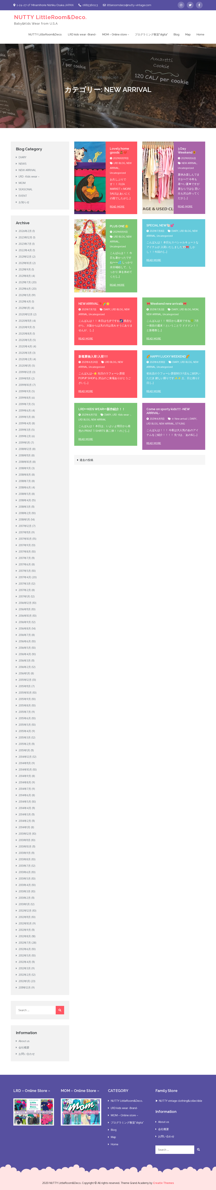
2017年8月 (25, 551)
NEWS (22, 163)
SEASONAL (25, 189)
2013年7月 (25, 865)
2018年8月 (25, 474)
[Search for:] (40, 1010)
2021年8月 (25, 276)
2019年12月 (25, 372)
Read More (117, 206)
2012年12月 (25, 910)
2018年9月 (25, 468)
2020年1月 (25, 365)
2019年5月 (25, 417)
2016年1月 (24, 673)
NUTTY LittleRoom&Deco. (50, 17)
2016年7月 (25, 635)
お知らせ (24, 202)
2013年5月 (25, 878)
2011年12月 (25, 987)
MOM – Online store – (115, 34)
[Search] (60, 1010)
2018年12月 (25, 449)
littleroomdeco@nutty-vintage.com (129, 5)
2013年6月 (25, 872)
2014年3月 (25, 814)
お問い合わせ (27, 1054)
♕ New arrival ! (180, 418)
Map (188, 34)
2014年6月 (25, 795)
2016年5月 (25, 647)
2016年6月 (25, 641)
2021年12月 (25, 256)
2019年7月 (25, 404)
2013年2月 (25, 897)
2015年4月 (25, 731)
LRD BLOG (119, 163)
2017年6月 (25, 564)
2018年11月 (25, 455)
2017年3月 (25, 583)
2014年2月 (25, 821)
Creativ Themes (163, 1183)
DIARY (175, 230)
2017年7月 (25, 558)
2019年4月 (25, 423)
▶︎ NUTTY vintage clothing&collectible (178, 1100)
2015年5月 (25, 724)
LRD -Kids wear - (121, 414)
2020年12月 (26, 314)
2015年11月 (25, 686)
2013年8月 (25, 859)
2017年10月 (25, 538)
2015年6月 (25, 718)
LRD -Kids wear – (29, 176)
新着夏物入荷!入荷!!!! (93, 356)
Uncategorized (118, 172)
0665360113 (90, 5)
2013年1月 (24, 904)
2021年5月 (25, 295)
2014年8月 (25, 782)
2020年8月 (25, 333)
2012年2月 (25, 974)
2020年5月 (25, 340)
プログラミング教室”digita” (151, 34)
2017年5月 (25, 570)
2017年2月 (25, 590)
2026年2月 (25, 231)
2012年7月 (25, 942)
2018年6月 (25, 487)
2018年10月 (25, 461)
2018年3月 (25, 506)
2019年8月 (25, 397)
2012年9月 (25, 930)
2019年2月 (25, 436)
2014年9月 (25, 776)
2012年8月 (25, 936)
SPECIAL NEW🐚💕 (160, 225)
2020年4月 (25, 346)
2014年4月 (25, 808)
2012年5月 (25, 955)
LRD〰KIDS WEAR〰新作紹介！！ (101, 409)
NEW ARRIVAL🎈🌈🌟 (94, 303)
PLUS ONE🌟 (119, 226)
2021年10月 (25, 263)
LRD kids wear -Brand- (82, 34)
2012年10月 (25, 923)
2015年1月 (24, 750)
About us (24, 1041)
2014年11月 (25, 763)
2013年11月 (25, 840)
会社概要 (24, 1047)
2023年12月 (25, 237)
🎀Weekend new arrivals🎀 (166, 303)
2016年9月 (25, 622)
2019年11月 (25, 378)
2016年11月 (25, 609)
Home (200, 34)
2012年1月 (24, 981)
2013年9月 (25, 853)
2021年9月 (25, 269)
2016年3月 (25, 660)
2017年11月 (25, 532)
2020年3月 (25, 352)
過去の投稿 (86, 460)
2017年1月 (24, 596)
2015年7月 (25, 712)
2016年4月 (25, 654)
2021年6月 (25, 288)
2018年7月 (25, 481)
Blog (176, 34)
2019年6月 (25, 410)
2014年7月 (25, 788)
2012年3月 (25, 968)
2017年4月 (25, 577)
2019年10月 (25, 385)
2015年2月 (25, 744)
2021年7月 (25, 282)
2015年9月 (25, 699)
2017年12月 (25, 526)
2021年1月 (24, 308)
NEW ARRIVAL (189, 163)
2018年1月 (24, 519)
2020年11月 (25, 320)
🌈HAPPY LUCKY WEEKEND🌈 (168, 356)
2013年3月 (25, 891)
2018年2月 (25, 513)
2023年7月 (25, 243)
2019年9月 (25, 391)
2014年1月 (24, 827)
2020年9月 (25, 327)
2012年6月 (25, 949)
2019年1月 (24, 442)
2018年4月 (25, 500)
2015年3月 (25, 737)
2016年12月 (25, 603)
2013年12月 (25, 833)
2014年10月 (25, 769)
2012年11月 (25, 917)
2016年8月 (25, 628)
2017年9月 (25, 545)
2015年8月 (25, 705)
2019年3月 (25, 429)
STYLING (180, 423)
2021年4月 (25, 301)
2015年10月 (25, 692)
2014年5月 (25, 801)
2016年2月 (25, 667)
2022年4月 (25, 250)
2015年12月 (25, 679)
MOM (195, 309)
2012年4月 (25, 962)
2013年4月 (25, 885)
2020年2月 (25, 359)
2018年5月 (25, 494)
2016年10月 (25, 615)
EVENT (23, 195)
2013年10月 (25, 846)
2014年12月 (25, 756)
